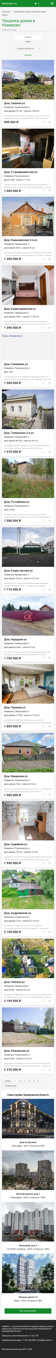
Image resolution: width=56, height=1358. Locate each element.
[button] (28, 48)
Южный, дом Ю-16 (28, 1297)
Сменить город (9, 29)
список (28, 37)
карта (28, 41)
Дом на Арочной (28, 1142)
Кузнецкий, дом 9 (28, 1245)
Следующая (10, 1086)
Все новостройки (28, 1311)
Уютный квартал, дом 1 (28, 1194)
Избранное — (38, 4)
